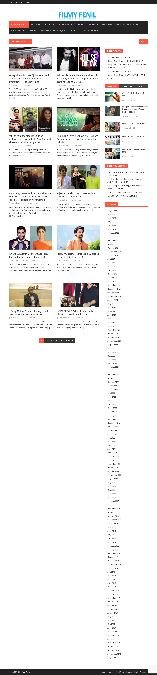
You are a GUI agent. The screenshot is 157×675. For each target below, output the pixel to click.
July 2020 (111, 482)
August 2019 (112, 523)
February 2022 (113, 411)
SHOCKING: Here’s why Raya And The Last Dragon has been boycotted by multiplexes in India (77, 139)
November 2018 (114, 557)
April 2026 (111, 225)
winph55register (114, 185)
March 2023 (112, 363)
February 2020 (113, 501)
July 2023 (111, 348)
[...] (14, 98)
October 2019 (113, 516)
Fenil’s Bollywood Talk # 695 (133, 123)
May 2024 (111, 311)
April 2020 (111, 493)
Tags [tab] (141, 86)
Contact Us (28, 2)
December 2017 (113, 598)
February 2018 (113, 590)
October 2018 (113, 561)
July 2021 (111, 438)
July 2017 (111, 616)
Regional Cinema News (127, 24)
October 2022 (113, 382)
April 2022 (111, 404)
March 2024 (112, 318)
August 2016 (112, 657)
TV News (32, 30)
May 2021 (111, 445)
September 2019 (114, 519)
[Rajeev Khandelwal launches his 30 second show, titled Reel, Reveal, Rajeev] (78, 237)
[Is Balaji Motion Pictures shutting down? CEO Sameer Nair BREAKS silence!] (30, 294)
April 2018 (111, 583)
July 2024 (111, 304)
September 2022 (114, 385)
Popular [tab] (112, 86)
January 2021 (112, 460)
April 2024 (111, 315)
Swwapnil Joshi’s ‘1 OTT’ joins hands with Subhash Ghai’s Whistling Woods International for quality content (29, 78)
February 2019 (113, 546)
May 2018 (111, 579)
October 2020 (113, 471)
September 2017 (114, 609)
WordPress (120, 672)
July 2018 (111, 572)
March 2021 (112, 452)
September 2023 (114, 341)
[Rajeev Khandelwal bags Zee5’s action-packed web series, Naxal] (78, 177)
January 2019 (112, 549)
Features (35, 24)
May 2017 (111, 624)
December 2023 (113, 330)
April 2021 (111, 449)
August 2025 (112, 255)
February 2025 (113, 277)
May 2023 (111, 356)
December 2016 (113, 642)
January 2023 (112, 371)
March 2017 (112, 631)
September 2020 (114, 475)
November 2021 (114, 423)
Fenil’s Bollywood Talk (100, 24)
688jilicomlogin (114, 179)
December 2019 (113, 508)
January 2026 (112, 236)
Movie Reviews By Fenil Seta (72, 24)
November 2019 (114, 512)
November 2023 (114, 333)
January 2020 (112, 505)
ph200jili (111, 172)
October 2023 (113, 337)
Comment (28, 85)
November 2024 (114, 289)
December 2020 (113, 464)
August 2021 (112, 434)
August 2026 (112, 210)
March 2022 (112, 408)
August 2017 (112, 613)
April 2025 (111, 270)
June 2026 (111, 218)
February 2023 (113, 367)
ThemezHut (144, 672)
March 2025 (112, 274)
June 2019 (111, 531)
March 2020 (112, 497)
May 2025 (111, 266)
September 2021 (114, 430)
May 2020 (111, 490)
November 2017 (114, 601)
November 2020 (114, 467)
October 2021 (113, 426)
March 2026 (112, 229)
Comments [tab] (127, 86)
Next (68, 340)
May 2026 (111, 222)
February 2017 (113, 635)
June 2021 (111, 441)
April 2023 (111, 359)
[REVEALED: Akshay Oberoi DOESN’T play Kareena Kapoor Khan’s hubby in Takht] (30, 237)
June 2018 (111, 575)
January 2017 (112, 639)
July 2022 (111, 393)
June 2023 (111, 352)
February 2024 (113, 322)
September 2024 (114, 296)
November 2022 (114, 378)
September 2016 (114, 654)
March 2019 (112, 542)
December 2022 (113, 374)
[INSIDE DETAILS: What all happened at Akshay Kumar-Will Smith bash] (78, 294)
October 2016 (113, 650)
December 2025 (113, 240)
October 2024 (113, 292)
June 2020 (111, 486)
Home (12, 2)
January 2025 (112, 281)
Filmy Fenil (25, 672)
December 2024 (113, 285)
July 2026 (111, 214)
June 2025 (111, 262)
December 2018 (113, 553)
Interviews (49, 24)
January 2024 (112, 326)
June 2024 (111, 307)
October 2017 (113, 605)
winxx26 (110, 196)
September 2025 (114, 251)
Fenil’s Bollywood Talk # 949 (119, 57)
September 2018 (114, 564)
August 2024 (112, 300)
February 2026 (113, 233)
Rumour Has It (17, 30)
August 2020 (112, 479)
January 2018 (112, 594)
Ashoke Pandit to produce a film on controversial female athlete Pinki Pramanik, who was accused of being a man (30, 139)
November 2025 (114, 244)
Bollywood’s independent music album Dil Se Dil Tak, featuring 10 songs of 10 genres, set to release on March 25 (78, 78)
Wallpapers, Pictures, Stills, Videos (57, 30)
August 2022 (112, 389)
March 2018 (112, 587)
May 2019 (111, 534)
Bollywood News (19, 24)
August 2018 (112, 568)
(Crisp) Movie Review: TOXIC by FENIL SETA (125, 61)
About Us (19, 2)
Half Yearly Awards (89, 30)
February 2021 (113, 456)
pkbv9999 (111, 192)
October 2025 (113, 248)
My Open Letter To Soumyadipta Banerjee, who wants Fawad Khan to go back (135, 109)
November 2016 (114, 646)
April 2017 (111, 628)
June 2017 (111, 620)
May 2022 (111, 400)
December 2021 (113, 419)
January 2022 (112, 415)
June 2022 (111, 397)
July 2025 (111, 259)
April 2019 (111, 538)
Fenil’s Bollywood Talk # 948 (119, 71)
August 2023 (112, 344)
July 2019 (111, 527)
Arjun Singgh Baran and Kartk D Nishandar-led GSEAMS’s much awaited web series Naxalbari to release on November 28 (30, 196)
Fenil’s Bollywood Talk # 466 (133, 136)
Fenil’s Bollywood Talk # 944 (130, 192)
